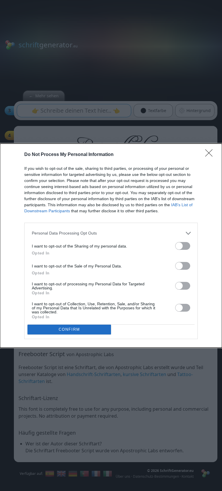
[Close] (210, 154)
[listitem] (111, 233)
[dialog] (111, 246)
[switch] (182, 246)
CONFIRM (69, 329)
